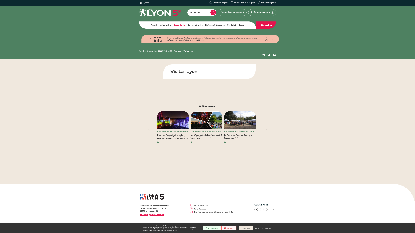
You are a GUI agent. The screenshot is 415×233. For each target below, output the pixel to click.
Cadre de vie (179, 25)
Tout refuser (230, 228)
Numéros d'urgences (268, 3)
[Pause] (266, 39)
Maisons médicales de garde (244, 3)
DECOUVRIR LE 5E (165, 51)
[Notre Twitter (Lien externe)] (262, 209)
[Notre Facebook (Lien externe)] (256, 209)
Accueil (154, 25)
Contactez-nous (200, 209)
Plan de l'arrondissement (232, 12)
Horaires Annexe (156, 215)
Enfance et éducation (215, 25)
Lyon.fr (146, 3)
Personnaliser (246, 228)
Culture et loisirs (195, 25)
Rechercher (195, 12)
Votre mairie (165, 25)
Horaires (144, 215)
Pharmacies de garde (220, 3)
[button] (150, 39)
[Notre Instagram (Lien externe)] (267, 209)
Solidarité (231, 25)
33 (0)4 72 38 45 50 (201, 205)
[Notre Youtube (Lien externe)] (273, 209)
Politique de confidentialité (263, 228)
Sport (241, 25)
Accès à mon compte (260, 12)
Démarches (266, 25)
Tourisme (177, 51)
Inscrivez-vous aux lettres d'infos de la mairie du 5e (213, 212)
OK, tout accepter (213, 228)
